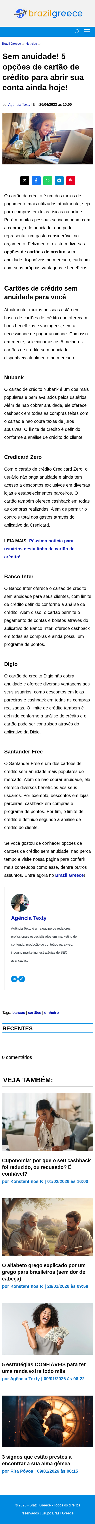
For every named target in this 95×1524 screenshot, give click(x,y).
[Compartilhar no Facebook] (36, 180)
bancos (18, 1013)
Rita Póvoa (21, 1471)
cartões (34, 1013)
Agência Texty (19, 104)
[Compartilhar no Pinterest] (70, 180)
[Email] (14, 979)
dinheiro (51, 1013)
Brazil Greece (69, 875)
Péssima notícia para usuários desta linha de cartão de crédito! (39, 548)
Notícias (31, 43)
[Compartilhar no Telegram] (59, 180)
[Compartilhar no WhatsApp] (47, 180)
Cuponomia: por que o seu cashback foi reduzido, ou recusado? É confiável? (46, 1167)
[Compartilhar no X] (24, 180)
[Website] (21, 979)
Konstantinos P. (26, 1181)
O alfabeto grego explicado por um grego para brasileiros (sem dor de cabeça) (44, 1272)
